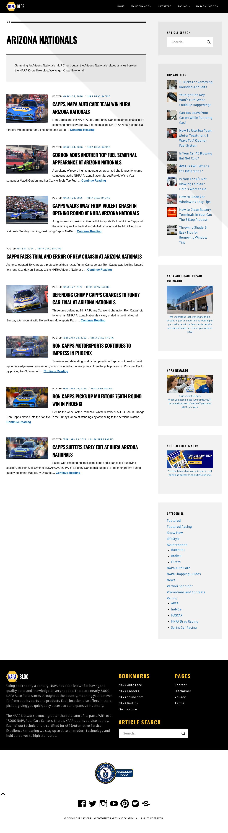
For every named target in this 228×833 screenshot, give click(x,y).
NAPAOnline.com (207, 6)
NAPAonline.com (131, 697)
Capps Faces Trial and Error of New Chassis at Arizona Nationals (74, 256)
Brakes (176, 556)
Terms (179, 703)
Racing (182, 6)
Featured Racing (101, 388)
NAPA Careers (129, 691)
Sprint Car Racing (184, 627)
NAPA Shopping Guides (184, 574)
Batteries (178, 550)
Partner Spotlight (180, 586)
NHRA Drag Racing (98, 96)
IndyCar (177, 609)
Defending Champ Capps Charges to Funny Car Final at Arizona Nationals (95, 298)
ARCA (175, 603)
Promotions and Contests (186, 592)
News (171, 580)
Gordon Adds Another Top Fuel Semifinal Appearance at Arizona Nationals (94, 158)
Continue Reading (82, 129)
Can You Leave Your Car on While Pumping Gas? (195, 118)
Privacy (180, 697)
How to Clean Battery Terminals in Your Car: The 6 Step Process (195, 214)
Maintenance (140, 6)
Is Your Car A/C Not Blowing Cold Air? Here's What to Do (193, 184)
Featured (174, 520)
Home (121, 6)
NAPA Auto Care (178, 568)
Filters (176, 562)
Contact (181, 685)
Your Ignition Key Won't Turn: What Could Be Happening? (195, 100)
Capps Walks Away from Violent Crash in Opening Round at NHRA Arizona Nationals (95, 209)
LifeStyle (164, 6)
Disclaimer (183, 691)
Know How (175, 533)
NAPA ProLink (128, 703)
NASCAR (176, 615)
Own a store (128, 709)
